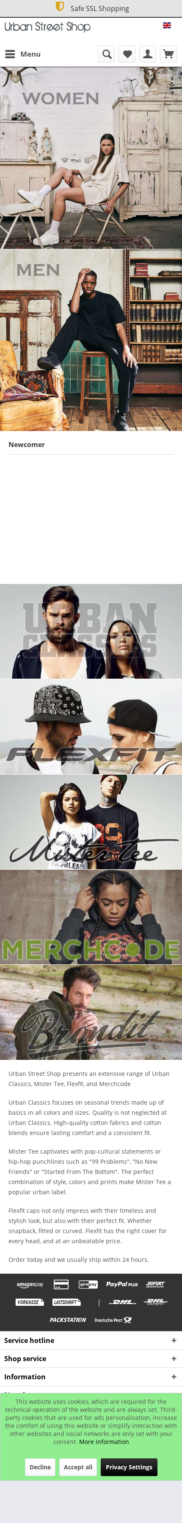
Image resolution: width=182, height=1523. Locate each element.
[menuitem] (22, 54)
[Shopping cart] (168, 54)
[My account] (147, 54)
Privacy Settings (129, 1467)
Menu (30, 54)
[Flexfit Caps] (91, 726)
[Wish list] (127, 54)
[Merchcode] (91, 917)
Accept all (78, 1467)
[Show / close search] (106, 54)
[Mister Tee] (91, 822)
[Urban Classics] (91, 631)
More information (104, 1442)
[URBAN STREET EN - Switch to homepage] (47, 29)
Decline (40, 1467)
